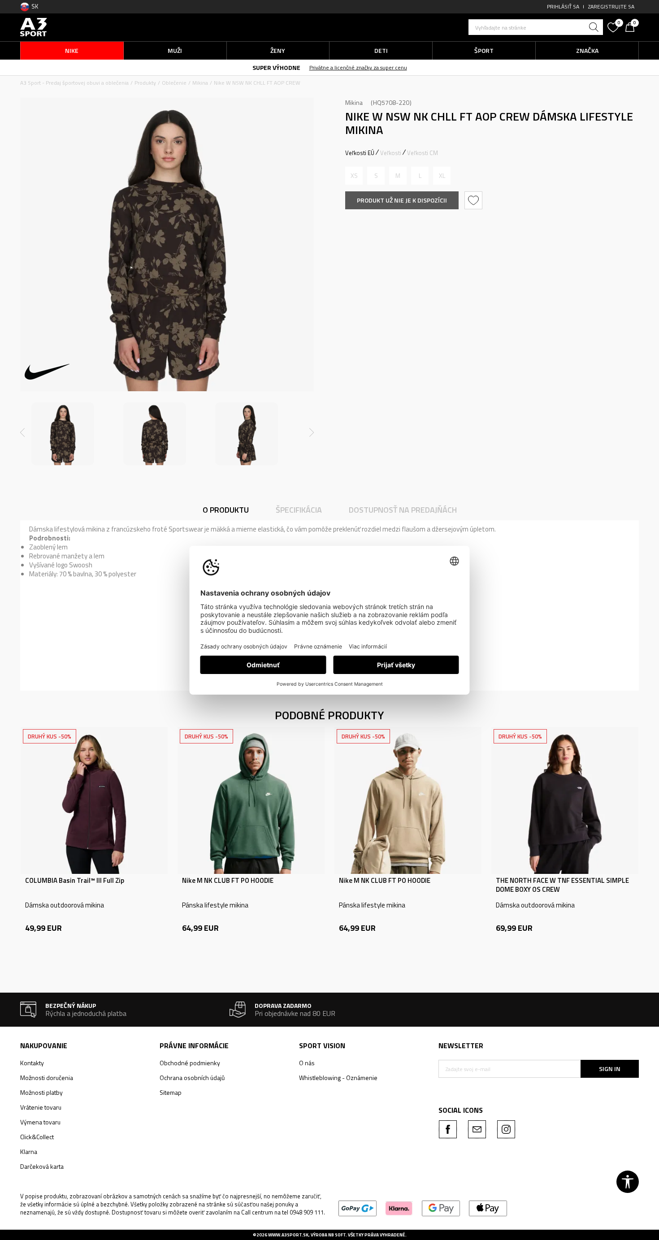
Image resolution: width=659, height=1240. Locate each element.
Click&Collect (37, 1136)
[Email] (477, 1129)
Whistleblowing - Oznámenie (338, 1077)
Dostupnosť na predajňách (403, 510)
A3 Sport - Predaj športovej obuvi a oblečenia (74, 82)
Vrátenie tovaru (40, 1107)
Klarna (28, 1151)
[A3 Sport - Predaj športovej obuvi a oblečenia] (33, 26)
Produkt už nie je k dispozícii (402, 200)
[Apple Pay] (488, 1207)
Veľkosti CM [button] (422, 152)
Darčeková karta (42, 1166)
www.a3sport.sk (288, 1234)
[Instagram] (506, 1129)
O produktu (226, 510)
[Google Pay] (441, 1207)
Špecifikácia (299, 510)
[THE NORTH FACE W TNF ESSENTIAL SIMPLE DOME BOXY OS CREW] (564, 800)
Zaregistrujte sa (611, 6)
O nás (307, 1062)
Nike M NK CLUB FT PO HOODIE (227, 880)
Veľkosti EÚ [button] (359, 152)
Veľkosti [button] (390, 152)
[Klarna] (399, 1207)
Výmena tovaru (40, 1122)
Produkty (145, 82)
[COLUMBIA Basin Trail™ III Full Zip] (94, 800)
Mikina (200, 82)
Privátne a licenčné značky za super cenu (358, 67)
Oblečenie (174, 82)
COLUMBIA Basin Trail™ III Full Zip (74, 880)
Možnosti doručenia (46, 1077)
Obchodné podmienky (190, 1062)
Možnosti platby (41, 1092)
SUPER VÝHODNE (276, 67)
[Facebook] (448, 1129)
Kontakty (32, 1062)
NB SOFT (337, 1234)
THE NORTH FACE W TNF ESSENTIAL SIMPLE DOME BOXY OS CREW (562, 885)
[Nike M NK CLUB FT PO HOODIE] (251, 800)
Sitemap (171, 1092)
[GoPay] (357, 1207)
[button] (535, 27)
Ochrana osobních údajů (192, 1077)
